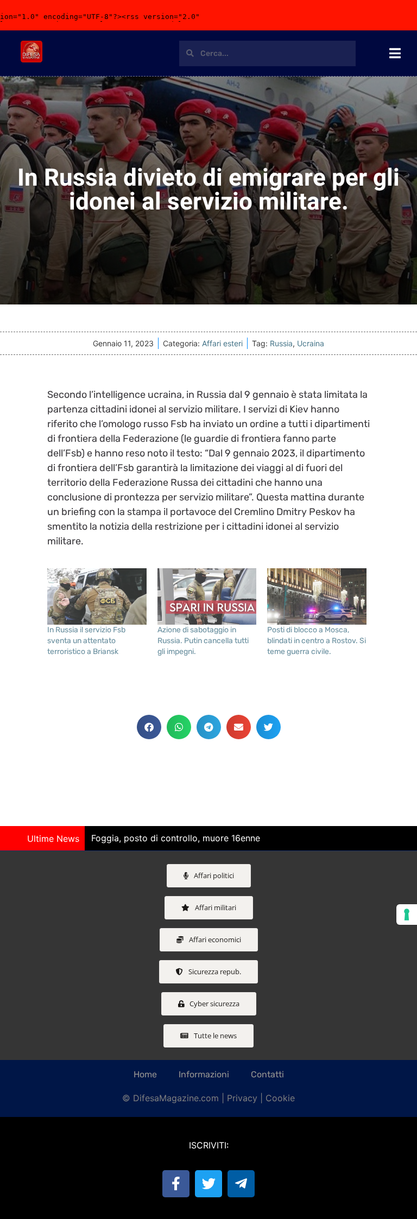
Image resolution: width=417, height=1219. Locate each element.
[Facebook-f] (175, 1183)
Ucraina (310, 343)
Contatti (267, 1074)
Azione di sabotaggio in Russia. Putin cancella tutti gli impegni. (203, 640)
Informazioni (204, 1074)
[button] (149, 727)
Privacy (242, 1098)
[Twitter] (208, 1183)
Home (145, 1074)
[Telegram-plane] (241, 1183)
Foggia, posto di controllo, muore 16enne (175, 838)
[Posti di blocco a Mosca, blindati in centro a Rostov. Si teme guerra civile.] (317, 596)
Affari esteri (222, 343)
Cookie (280, 1098)
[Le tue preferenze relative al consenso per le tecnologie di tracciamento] (406, 914)
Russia (281, 343)
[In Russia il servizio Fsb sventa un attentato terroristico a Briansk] (97, 596)
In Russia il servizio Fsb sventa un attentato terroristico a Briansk (86, 640)
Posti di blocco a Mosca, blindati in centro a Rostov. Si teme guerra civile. (316, 640)
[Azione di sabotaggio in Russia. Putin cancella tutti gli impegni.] (207, 596)
